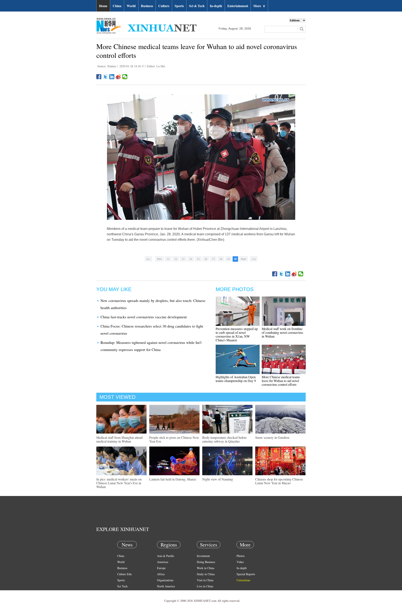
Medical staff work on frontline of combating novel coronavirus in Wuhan (282, 332)
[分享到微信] (125, 76)
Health (121, 592)
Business (147, 5)
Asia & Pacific (165, 556)
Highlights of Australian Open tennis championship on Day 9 (236, 379)
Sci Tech (122, 586)
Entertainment (237, 5)
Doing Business (206, 562)
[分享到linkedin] (112, 76)
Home (103, 5)
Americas (162, 562)
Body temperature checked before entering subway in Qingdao (224, 439)
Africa (161, 574)
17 (213, 258)
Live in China (205, 586)
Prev (159, 258)
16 (206, 258)
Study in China (206, 574)
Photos (241, 556)
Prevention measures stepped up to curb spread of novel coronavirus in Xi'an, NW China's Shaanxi (237, 334)
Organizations (165, 580)
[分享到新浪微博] (118, 76)
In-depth (216, 5)
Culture (163, 5)
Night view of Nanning (217, 479)
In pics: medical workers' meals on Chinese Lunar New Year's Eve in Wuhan (119, 483)
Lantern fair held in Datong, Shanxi (172, 479)
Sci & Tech (197, 5)
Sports (179, 5)
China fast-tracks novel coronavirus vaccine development (143, 316)
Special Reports (246, 574)
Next (243, 258)
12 (175, 258)
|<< (148, 258)
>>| (253, 258)
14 (190, 258)
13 (183, 258)
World (131, 5)
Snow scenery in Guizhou (272, 437)
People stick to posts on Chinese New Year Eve (174, 439)
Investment (203, 556)
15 (198, 258)
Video (240, 562)
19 (228, 258)
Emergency (203, 592)
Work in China (205, 568)
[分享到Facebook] (99, 76)
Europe (161, 568)
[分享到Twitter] (105, 76)
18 (221, 258)
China (117, 5)
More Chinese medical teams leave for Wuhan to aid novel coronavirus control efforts (281, 381)
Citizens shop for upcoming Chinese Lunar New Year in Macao (279, 481)
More (259, 5)
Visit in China (205, 580)
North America (166, 586)
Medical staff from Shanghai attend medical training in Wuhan (119, 439)
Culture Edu (124, 574)
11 (168, 258)
